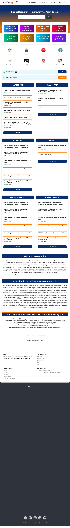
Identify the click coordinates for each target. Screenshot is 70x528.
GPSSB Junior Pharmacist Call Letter (11, 28)
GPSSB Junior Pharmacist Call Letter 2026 (50, 99)
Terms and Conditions (9, 378)
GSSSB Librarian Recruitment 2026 (15, 117)
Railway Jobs (40, 358)
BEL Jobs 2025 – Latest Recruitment (11, 38)
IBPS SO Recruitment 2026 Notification (17, 90)
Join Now (62, 71)
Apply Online (33, 2)
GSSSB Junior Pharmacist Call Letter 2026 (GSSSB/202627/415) (50, 90)
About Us (6, 370)
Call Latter (44, 2)
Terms (37, 335)
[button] (65, 2)
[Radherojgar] (10, 2)
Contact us (6, 372)
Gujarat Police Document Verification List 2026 (17, 161)
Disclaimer (6, 374)
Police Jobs (40, 364)
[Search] (49, 17)
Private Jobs (40, 360)
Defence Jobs (40, 362)
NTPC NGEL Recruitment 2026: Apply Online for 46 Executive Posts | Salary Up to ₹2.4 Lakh (17, 124)
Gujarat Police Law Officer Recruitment (17, 110)
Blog (59, 2)
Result (53, 2)
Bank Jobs (39, 356)
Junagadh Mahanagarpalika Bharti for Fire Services (16, 102)
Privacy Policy (29, 335)
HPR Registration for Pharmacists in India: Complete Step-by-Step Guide (16, 146)
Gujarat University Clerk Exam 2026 (50, 107)
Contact (42, 335)
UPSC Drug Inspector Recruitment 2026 (27, 28)
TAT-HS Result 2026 (44, 154)
